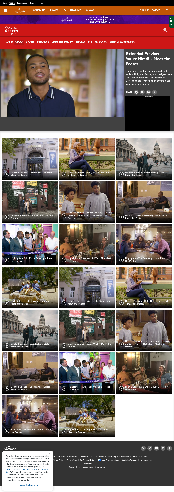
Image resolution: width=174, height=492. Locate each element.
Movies (54, 10)
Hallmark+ (62, 457)
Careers (101, 457)
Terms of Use (72, 460)
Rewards (33, 3)
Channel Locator (150, 10)
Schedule (39, 10)
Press (145, 457)
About (30, 42)
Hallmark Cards (146, 460)
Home (9, 42)
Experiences (22, 3)
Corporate (136, 457)
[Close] (50, 453)
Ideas (41, 3)
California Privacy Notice (27, 470)
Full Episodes (97, 42)
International (124, 457)
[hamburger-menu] (5, 10)
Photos (80, 42)
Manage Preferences (28, 485)
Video (19, 42)
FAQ (93, 457)
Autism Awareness (122, 42)
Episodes (43, 42)
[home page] (19, 10)
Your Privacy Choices (110, 460)
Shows (90, 10)
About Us (73, 457)
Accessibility (88, 464)
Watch (12, 3)
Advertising (111, 457)
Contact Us (84, 457)
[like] (165, 30)
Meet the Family (62, 42)
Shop (5, 3)
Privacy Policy (58, 460)
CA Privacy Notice (87, 460)
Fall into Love (72, 10)
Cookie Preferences (129, 460)
